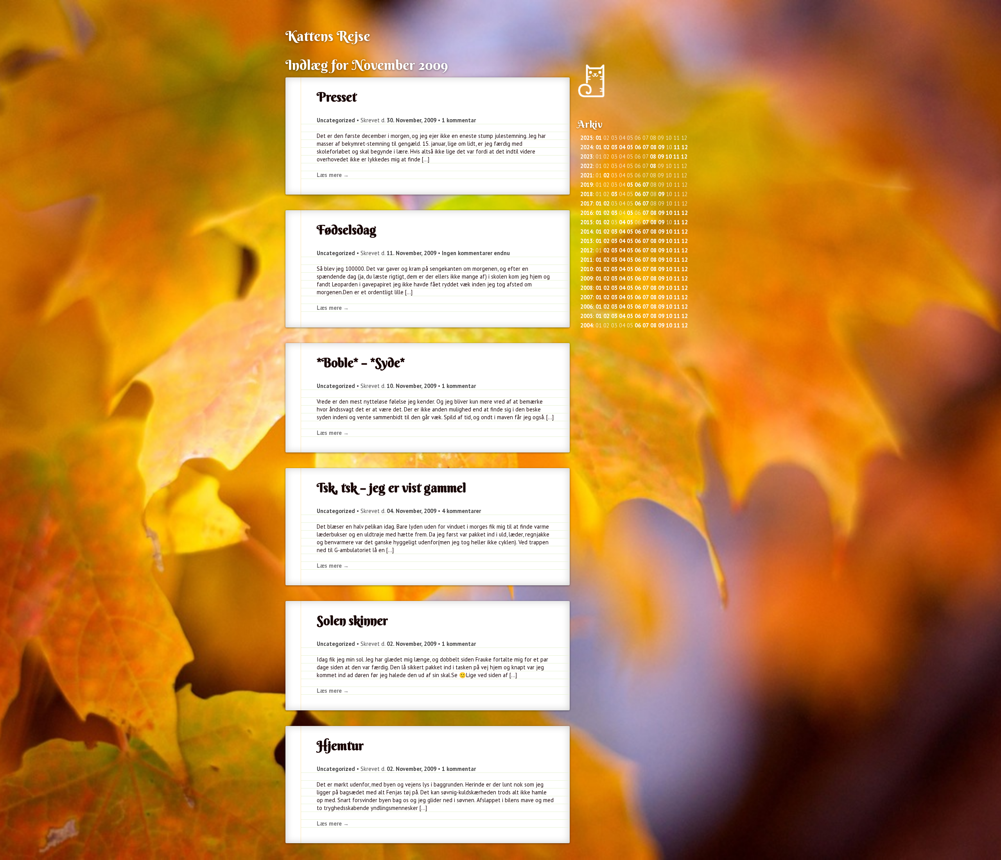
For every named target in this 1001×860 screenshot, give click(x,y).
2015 (586, 222)
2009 (586, 278)
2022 (586, 166)
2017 (586, 203)
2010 (586, 269)
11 (677, 147)
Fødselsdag (347, 230)
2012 (586, 250)
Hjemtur (340, 745)
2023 (586, 156)
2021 (586, 175)
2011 (586, 259)
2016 (586, 212)
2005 (586, 316)
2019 (586, 184)
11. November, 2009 (411, 253)
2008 (586, 287)
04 (622, 147)
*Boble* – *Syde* (361, 362)
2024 (586, 147)
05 (630, 147)
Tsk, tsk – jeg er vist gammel (391, 487)
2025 (586, 137)
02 (606, 147)
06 (638, 147)
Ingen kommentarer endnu (476, 253)
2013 (586, 241)
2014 (586, 231)
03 (614, 147)
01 (599, 137)
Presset (337, 97)
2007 (586, 297)
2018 (586, 194)
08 (653, 147)
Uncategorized (336, 120)
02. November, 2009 (411, 643)
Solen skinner (352, 620)
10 (669, 156)
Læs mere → (333, 175)
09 (661, 147)
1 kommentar (459, 120)
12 (685, 147)
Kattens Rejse (327, 36)
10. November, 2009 (411, 386)
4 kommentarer (461, 511)
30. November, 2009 (411, 120)
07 (645, 147)
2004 (586, 325)
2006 (586, 306)
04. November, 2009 (411, 511)
